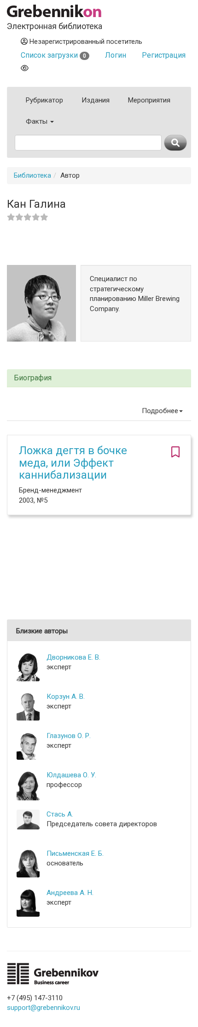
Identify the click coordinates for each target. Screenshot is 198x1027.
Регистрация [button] (164, 55)
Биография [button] (33, 378)
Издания (96, 100)
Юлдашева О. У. (71, 775)
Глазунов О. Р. (69, 736)
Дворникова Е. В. (73, 657)
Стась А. (60, 814)
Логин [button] (115, 55)
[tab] (99, 378)
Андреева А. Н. (70, 893)
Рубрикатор (44, 100)
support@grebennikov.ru (43, 1007)
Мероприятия (149, 100)
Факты (37, 121)
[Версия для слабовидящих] (25, 68)
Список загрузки (53, 55)
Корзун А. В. (66, 696)
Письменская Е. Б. (75, 853)
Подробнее (160, 411)
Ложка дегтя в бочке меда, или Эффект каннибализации (73, 462)
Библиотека (32, 175)
